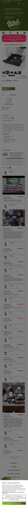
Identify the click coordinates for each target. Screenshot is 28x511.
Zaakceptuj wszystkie (14, 503)
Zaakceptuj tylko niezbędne (14, 496)
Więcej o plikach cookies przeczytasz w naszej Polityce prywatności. (13, 492)
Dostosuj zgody (14, 499)
